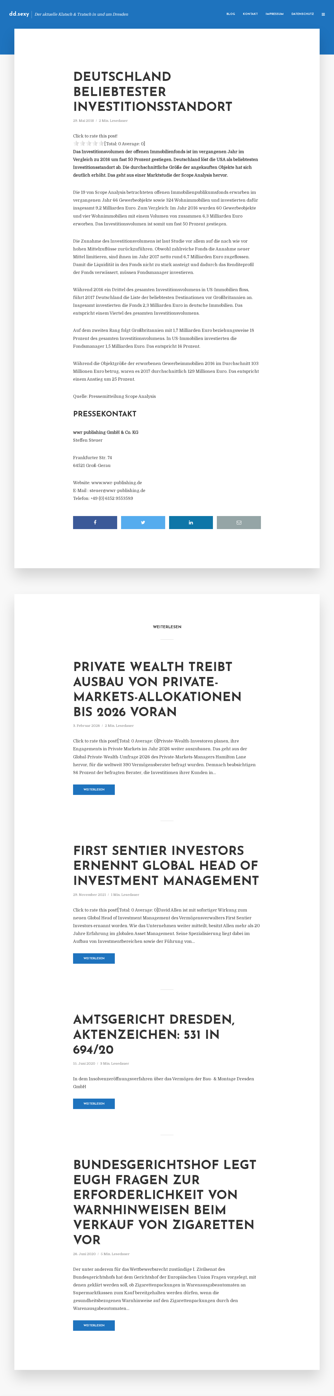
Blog (230, 14)
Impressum (275, 14)
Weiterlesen (94, 789)
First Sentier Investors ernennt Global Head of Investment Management (166, 867)
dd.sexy (19, 14)
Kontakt (250, 14)
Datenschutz (302, 14)
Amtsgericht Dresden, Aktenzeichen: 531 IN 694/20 (154, 1035)
